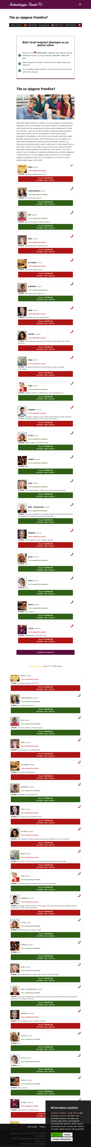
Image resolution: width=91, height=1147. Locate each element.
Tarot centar (32, 1127)
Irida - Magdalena (36, 501)
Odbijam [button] (67, 1135)
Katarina (32, 256)
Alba (30, 477)
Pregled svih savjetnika (45, 652)
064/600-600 (41, 53)
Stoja (30, 429)
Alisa (30, 551)
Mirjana (31, 527)
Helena (31, 328)
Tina (30, 380)
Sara (30, 304)
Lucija (30, 622)
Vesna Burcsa (34, 185)
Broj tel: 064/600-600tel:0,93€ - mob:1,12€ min (45, 173)
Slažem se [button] (56, 1135)
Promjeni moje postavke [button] (62, 1139)
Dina (30, 232)
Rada (30, 354)
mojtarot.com (45, 1144)
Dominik (31, 403)
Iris (29, 209)
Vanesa (31, 453)
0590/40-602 (33, 25)
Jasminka (32, 280)
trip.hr (35, 1144)
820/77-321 (60, 25)
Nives (30, 646)
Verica (31, 598)
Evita (30, 574)
